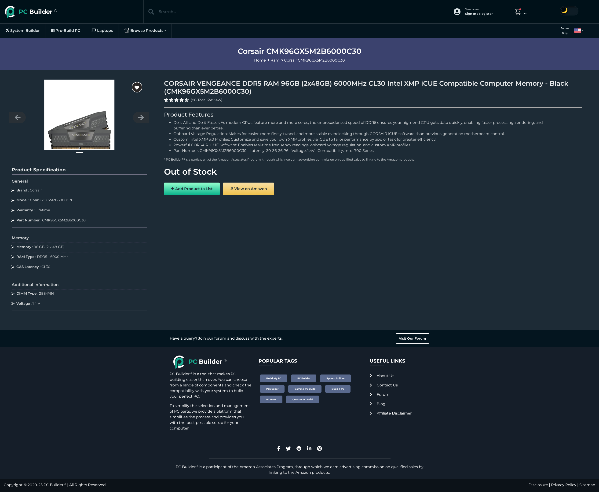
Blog (565, 33)
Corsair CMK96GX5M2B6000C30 (314, 60)
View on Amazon (250, 189)
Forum (565, 28)
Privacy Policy (563, 485)
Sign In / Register (479, 13)
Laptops (104, 30)
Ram (274, 60)
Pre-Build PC (67, 30)
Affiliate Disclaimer (394, 413)
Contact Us (387, 385)
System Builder (24, 30)
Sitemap (587, 485)
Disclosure (538, 485)
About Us (385, 376)
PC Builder (53, 485)
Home (260, 60)
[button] (577, 30)
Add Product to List (193, 189)
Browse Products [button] (146, 30)
